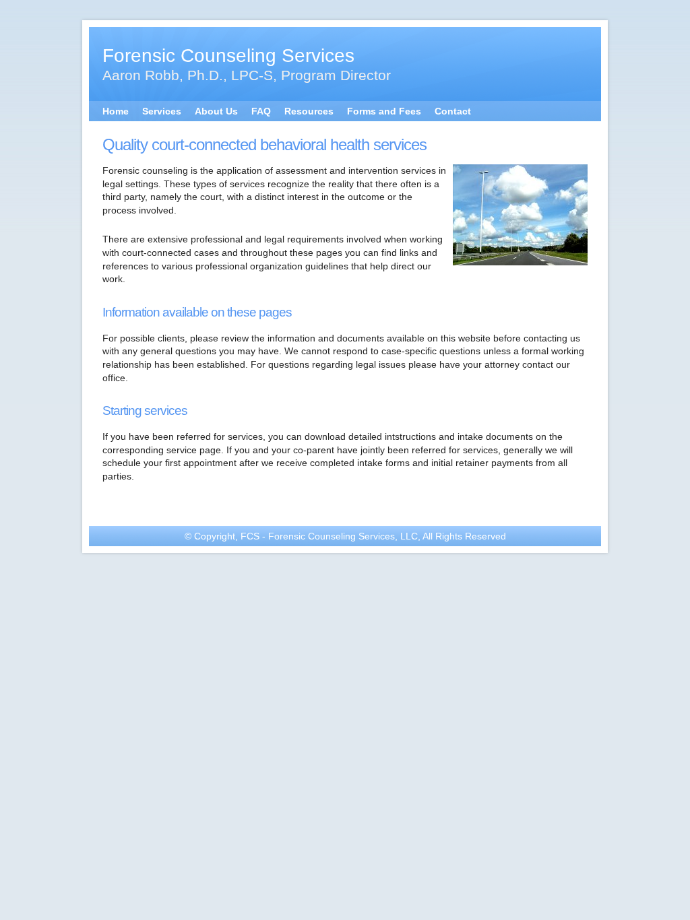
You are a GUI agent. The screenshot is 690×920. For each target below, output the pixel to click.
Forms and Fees (384, 111)
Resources (309, 111)
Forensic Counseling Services (228, 55)
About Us (216, 111)
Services (161, 111)
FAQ (261, 111)
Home (115, 111)
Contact (453, 111)
